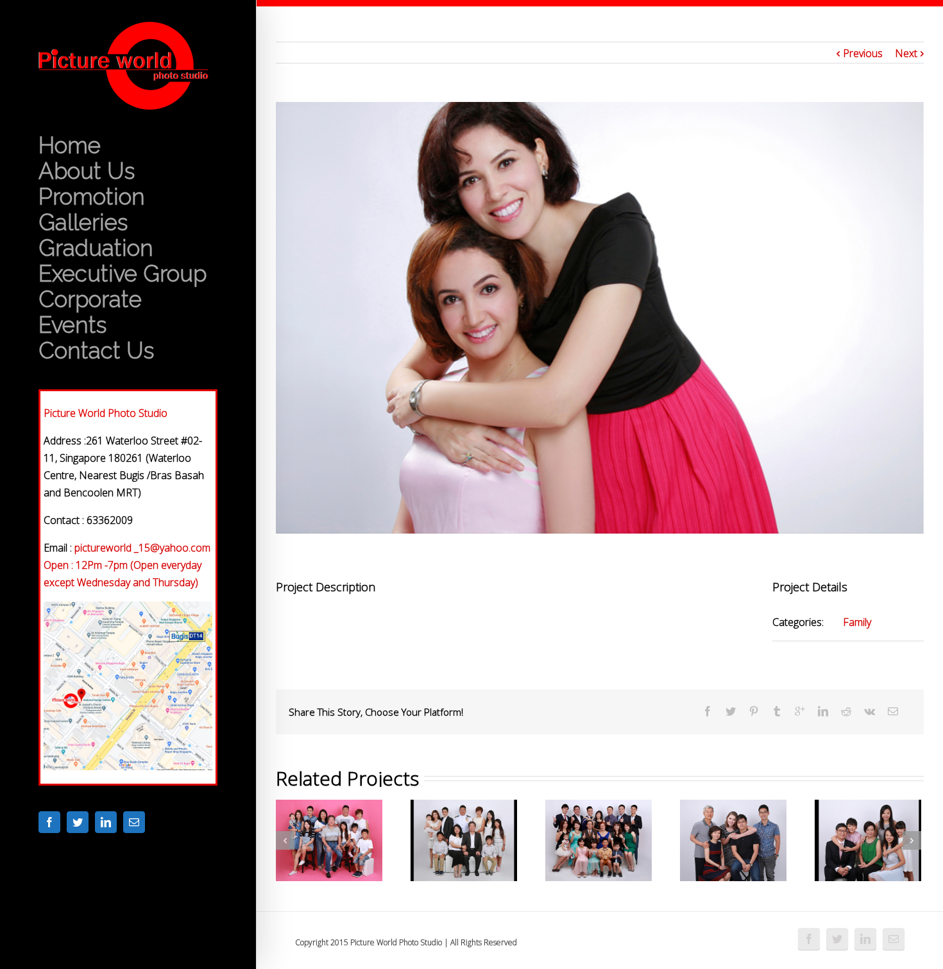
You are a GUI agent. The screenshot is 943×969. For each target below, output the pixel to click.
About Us (86, 171)
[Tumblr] (777, 711)
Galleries (83, 222)
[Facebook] (49, 822)
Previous (863, 53)
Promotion (91, 197)
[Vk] (869, 711)
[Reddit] (846, 711)
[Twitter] (78, 822)
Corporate (90, 299)
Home (69, 145)
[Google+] (800, 711)
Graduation (95, 248)
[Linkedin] (106, 822)
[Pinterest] (754, 711)
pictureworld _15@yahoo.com (142, 548)
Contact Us (96, 351)
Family (857, 622)
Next (906, 53)
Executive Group (122, 274)
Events (72, 325)
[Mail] (134, 822)
